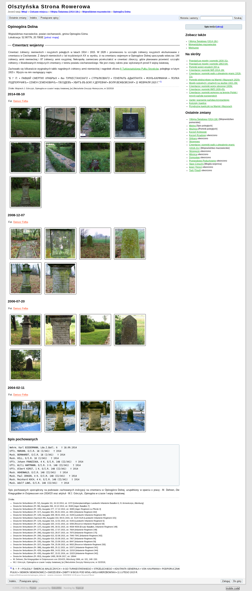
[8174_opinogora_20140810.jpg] (25, 192)
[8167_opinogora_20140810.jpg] (60, 122)
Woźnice (193, 129)
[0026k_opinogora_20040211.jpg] (95, 415)
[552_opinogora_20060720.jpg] (25, 364)
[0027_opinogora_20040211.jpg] (130, 415)
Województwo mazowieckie (96, 12)
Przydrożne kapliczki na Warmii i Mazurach (210, 106)
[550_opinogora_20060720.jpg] (130, 329)
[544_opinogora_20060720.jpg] (25, 329)
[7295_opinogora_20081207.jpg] (25, 243)
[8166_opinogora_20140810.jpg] (25, 122)
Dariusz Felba (20, 101)
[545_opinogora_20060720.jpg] (60, 329)
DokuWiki (56, 588)
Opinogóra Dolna (122, 12)
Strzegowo (194, 142)
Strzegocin (194, 151)
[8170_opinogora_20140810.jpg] (25, 157)
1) (161, 81)
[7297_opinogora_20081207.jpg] (95, 243)
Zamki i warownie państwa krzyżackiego (209, 100)
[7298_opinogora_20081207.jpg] (130, 243)
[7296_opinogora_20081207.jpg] (60, 243)
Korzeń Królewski (198, 132)
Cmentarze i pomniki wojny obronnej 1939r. (211, 86)
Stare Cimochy (196, 164)
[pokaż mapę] (51, 37)
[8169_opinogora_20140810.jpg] (130, 122)
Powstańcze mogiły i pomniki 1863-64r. (208, 64)
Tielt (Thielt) (195, 170)
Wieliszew (194, 48)
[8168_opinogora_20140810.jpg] (95, 122)
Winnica (193, 154)
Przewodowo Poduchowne (202, 161)
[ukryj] (219, 27)
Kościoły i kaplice (197, 103)
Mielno (192, 126)
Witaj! (24, 12)
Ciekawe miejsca (39, 12)
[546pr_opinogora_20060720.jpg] (95, 329)
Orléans (193, 138)
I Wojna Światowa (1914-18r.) (65, 12)
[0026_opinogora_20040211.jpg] (60, 415)
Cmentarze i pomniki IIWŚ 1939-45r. (207, 89)
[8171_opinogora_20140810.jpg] (60, 157)
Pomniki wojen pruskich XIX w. (204, 67)
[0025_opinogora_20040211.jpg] (25, 415)
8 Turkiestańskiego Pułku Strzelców (139, 68)
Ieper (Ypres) (195, 167)
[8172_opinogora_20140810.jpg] (95, 157)
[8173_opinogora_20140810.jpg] (130, 157)
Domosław (194, 157)
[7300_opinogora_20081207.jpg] (60, 278)
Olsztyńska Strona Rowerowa (49, 6)
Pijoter (33, 588)
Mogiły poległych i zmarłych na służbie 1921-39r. (213, 83)
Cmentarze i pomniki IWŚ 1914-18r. (207, 70)
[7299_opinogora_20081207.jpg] (25, 278)
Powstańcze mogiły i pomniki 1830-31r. (208, 61)
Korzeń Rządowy (197, 135)
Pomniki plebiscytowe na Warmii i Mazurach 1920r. (214, 80)
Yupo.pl (80, 588)
